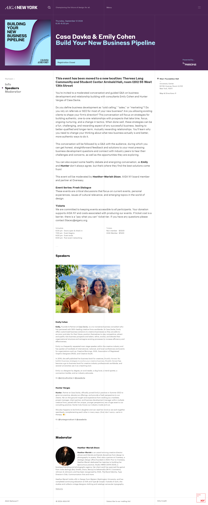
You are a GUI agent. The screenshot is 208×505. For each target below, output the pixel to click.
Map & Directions (167, 93)
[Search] (49, 7)
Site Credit (162, 501)
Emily (58, 327)
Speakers (12, 88)
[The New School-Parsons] (193, 63)
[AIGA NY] (21, 7)
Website (59, 489)
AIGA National (11, 501)
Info (8, 84)
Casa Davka (83, 327)
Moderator (13, 91)
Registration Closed (66, 62)
